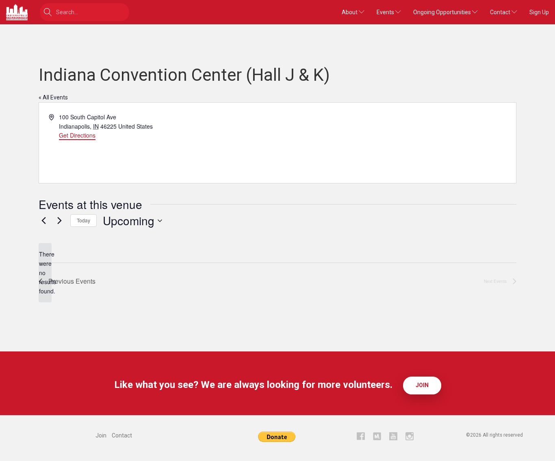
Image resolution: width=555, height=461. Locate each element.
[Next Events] (59, 221)
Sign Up (539, 12)
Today (83, 220)
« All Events (53, 97)
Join (422, 385)
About (350, 12)
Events (386, 12)
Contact (501, 12)
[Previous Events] (43, 221)
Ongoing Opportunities (442, 12)
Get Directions (77, 135)
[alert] (45, 272)
